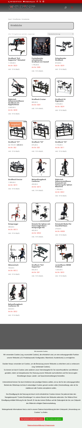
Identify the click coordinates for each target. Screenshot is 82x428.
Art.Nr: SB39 (60, 62)
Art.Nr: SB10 (39, 183)
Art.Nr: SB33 (63, 268)
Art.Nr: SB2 (17, 136)
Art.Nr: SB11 (61, 145)
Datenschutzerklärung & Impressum (41, 425)
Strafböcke (17, 19)
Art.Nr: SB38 (16, 104)
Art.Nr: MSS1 (63, 185)
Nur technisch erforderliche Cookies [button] (32, 419)
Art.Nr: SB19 (15, 182)
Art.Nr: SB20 (16, 62)
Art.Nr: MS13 (13, 227)
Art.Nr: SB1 (38, 268)
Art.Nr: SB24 (60, 103)
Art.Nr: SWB (40, 62)
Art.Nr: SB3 (37, 145)
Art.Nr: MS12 (13, 267)
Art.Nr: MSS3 (41, 228)
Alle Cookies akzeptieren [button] (54, 419)
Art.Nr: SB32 (15, 307)
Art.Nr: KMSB (63, 227)
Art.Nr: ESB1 (39, 102)
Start (10, 19)
